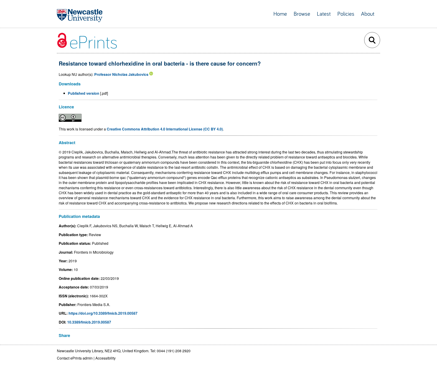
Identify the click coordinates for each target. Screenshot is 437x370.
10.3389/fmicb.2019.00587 (89, 322)
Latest (324, 14)
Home (280, 14)
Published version (83, 93)
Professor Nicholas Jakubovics (121, 74)
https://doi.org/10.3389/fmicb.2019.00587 (103, 313)
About (367, 14)
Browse (302, 14)
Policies (345, 14)
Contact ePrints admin (75, 358)
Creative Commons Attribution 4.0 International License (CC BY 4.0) (165, 129)
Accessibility (105, 358)
